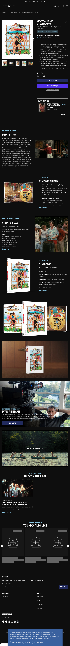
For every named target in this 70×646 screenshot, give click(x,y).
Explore (12, 423)
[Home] (8, 6)
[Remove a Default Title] (38, 75)
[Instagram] (9, 621)
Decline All (39, 642)
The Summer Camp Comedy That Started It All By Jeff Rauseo (15, 504)
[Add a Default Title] (44, 75)
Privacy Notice (15, 634)
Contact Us (5, 617)
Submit (63, 587)
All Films (14, 13)
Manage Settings (17, 642)
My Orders (40, 596)
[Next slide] (33, 39)
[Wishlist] (59, 6)
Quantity (40, 73)
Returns (39, 609)
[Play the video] (35, 359)
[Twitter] (3, 621)
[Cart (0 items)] (63, 6)
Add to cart (52, 80)
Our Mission (6, 596)
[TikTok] (15, 621)
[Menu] (67, 6)
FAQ (38, 600)
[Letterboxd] (18, 621)
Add (63, 114)
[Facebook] (6, 621)
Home (4, 13)
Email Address (6, 583)
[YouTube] (12, 621)
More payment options (52, 89)
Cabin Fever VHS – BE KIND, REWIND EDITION (53, 105)
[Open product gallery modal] (31, 56)
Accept (29, 642)
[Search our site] (55, 6)
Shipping (40, 604)
